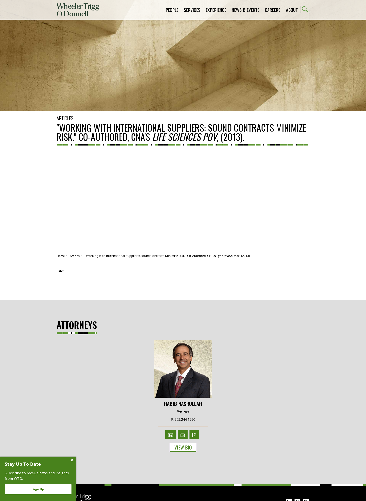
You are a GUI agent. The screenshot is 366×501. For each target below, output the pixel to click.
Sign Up (38, 489)
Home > (62, 256)
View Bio (183, 447)
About (292, 9)
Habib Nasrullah (183, 403)
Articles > (76, 256)
